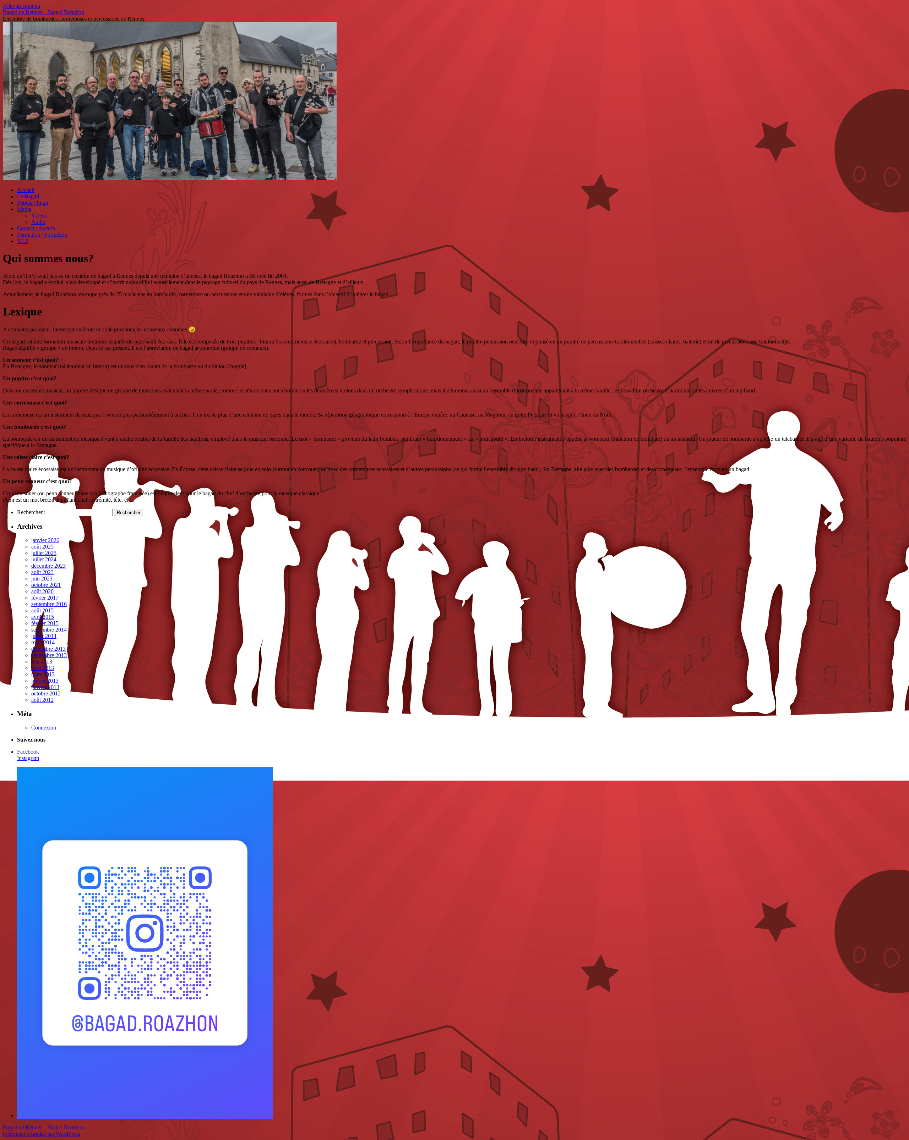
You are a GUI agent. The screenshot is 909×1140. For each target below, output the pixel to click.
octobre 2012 (46, 693)
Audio (38, 222)
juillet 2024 (43, 559)
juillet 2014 (43, 636)
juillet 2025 (43, 553)
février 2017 (45, 598)
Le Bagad (28, 196)
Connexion (43, 728)
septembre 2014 (49, 630)
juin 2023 (42, 578)
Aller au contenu (21, 6)
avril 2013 (42, 668)
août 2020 (42, 591)
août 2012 (42, 700)
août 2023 (42, 572)
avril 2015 (42, 617)
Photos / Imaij (32, 203)
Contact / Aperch (36, 228)
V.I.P (22, 241)
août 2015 (42, 610)
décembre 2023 (48, 566)
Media (24, 209)
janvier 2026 (45, 540)
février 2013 (45, 681)
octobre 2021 (46, 585)
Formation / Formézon (42, 235)
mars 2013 (43, 674)
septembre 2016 (49, 604)
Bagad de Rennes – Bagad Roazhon (43, 12)
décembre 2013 (48, 649)
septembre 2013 (49, 655)
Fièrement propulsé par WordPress (41, 1134)
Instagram (28, 758)
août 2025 (42, 547)
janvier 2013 (45, 687)
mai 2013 (41, 662)
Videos (39, 216)
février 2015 (45, 623)
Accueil (25, 190)
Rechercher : (31, 512)
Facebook (28, 752)
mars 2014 (43, 642)
